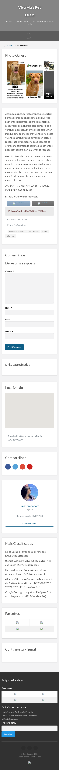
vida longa (10, 236)
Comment (9, 271)
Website (9, 331)
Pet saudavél (34, 231)
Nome (8, 308)
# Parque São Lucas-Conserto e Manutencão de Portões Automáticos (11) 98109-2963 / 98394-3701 (29, 583)
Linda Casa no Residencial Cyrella (17, 712)
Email (8, 319)
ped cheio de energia (17, 231)
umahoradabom (29, 506)
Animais (8, 21)
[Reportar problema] (28, 36)
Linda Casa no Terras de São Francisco (25, 551)
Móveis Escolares (10, 719)
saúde (44, 231)
